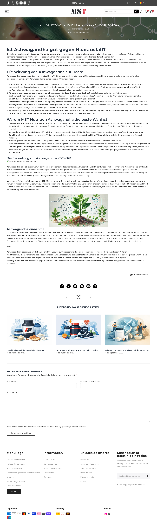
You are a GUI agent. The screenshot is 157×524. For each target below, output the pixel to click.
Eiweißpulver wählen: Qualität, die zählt (25, 350)
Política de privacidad (16, 460)
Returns (13, 491)
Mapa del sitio (86, 473)
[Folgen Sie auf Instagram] (105, 514)
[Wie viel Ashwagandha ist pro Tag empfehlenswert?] (91, 297)
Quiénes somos (50, 464)
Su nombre (12, 381)
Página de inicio (87, 477)
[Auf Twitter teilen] (12, 3)
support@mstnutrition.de (134, 485)
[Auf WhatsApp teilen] (29, 3)
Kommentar (12, 392)
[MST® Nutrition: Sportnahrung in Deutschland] (66, 297)
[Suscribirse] (146, 476)
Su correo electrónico (90, 381)
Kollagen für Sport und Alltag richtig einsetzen (127, 350)
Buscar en (84, 460)
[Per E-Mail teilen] (25, 3)
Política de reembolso (16, 464)
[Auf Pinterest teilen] (17, 3)
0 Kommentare (82, 32)
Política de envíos (14, 468)
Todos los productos (88, 468)
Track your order (13, 486)
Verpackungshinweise (16, 481)
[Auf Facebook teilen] (8, 3)
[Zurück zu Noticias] (78, 297)
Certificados (49, 473)
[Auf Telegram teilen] (21, 3)
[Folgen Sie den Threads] (108, 514)
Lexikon (83, 481)
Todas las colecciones (89, 464)
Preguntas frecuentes (53, 468)
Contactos (48, 477)
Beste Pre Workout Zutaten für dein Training (77, 350)
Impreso (10, 477)
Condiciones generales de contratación (23, 473)
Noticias (71, 32)
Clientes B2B (49, 460)
